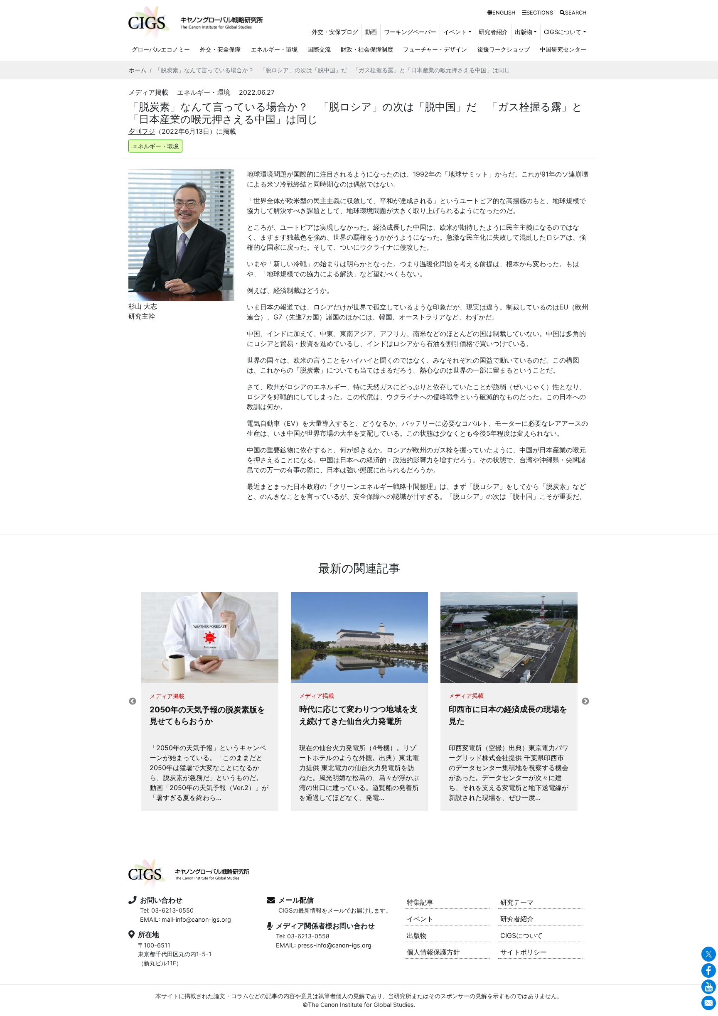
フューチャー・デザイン (435, 49)
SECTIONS (539, 13)
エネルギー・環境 (274, 49)
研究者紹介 (493, 31)
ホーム (137, 70)
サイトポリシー (523, 952)
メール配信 (296, 900)
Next (585, 701)
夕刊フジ (141, 131)
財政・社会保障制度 (367, 49)
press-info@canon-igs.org (334, 945)
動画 (371, 31)
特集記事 (420, 902)
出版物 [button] (523, 31)
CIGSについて (521, 935)
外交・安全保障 (220, 49)
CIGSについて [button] (562, 31)
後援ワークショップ (503, 49)
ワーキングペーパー (410, 31)
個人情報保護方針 (433, 952)
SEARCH (575, 13)
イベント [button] (455, 31)
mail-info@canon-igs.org (196, 919)
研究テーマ (517, 902)
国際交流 (319, 49)
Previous (132, 701)
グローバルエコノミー (161, 49)
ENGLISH (503, 13)
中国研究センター (563, 49)
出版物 (417, 935)
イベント (420, 919)
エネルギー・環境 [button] (155, 146)
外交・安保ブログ (335, 31)
